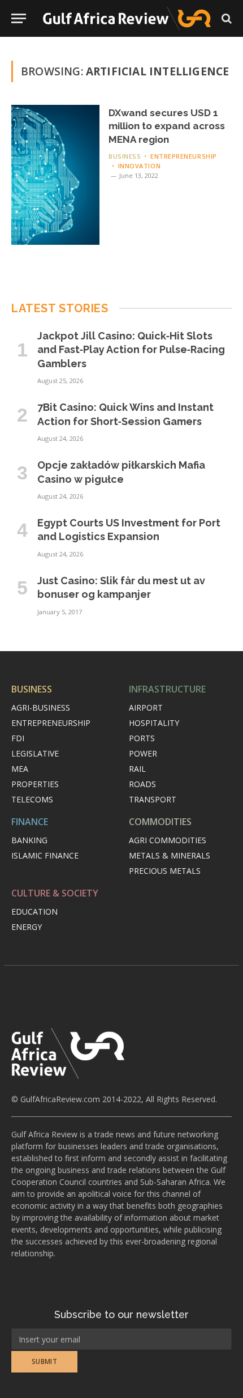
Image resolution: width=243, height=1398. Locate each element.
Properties (35, 784)
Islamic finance (45, 855)
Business (31, 689)
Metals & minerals (169, 855)
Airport (146, 707)
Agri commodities (167, 840)
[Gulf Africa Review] (127, 18)
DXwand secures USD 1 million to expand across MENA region (167, 126)
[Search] (225, 18)
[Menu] (18, 18)
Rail (137, 768)
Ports (142, 738)
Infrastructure (167, 689)
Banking (29, 840)
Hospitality (154, 722)
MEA (19, 768)
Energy (26, 926)
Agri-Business (40, 707)
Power (143, 753)
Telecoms (32, 799)
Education (34, 911)
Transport (152, 799)
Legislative (35, 753)
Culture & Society (54, 893)
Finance (29, 821)
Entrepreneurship (50, 722)
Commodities (160, 821)
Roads (142, 784)
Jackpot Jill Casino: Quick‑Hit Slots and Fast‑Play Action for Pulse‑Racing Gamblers (131, 349)
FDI (17, 738)
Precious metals (165, 870)
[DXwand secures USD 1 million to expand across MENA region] (55, 175)
